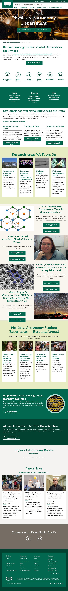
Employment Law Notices (37, 578)
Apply (51, 1)
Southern (36, 568)
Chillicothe (36, 561)
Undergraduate (23, 7)
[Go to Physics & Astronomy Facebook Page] (28, 538)
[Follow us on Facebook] (49, 573)
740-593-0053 (53, 570)
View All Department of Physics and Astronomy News (33, 472)
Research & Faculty (41, 7)
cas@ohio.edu (53, 566)
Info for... (35, 1)
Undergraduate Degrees (24, 30)
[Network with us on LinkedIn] (54, 573)
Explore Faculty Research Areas (11, 143)
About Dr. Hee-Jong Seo (16, 320)
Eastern (35, 563)
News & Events (50, 79)
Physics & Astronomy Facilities (33, 139)
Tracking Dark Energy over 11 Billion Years (17, 313)
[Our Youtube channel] (56, 573)
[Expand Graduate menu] (35, 7)
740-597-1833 (53, 568)
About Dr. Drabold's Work (50, 289)
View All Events (34, 453)
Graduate (32, 7)
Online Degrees (9, 566)
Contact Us (61, 79)
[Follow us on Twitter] (58, 573)
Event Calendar (23, 558)
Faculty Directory (39, 80)
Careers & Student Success (55, 7)
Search (63, 1)
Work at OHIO (23, 568)
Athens (35, 558)
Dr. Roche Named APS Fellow (17, 253)
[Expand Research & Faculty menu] (47, 7)
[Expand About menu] (18, 7)
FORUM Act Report (46, 578)
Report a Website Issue (25, 570)
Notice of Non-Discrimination (29, 579)
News (21, 563)
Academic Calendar (24, 561)
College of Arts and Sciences (13, 42)
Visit (7, 568)
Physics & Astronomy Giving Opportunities (11, 437)
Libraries (22, 566)
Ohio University (11, 583)
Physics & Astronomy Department (28, 5)
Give (57, 1)
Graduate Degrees (42, 30)
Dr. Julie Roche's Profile (16, 259)
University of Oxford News (50, 283)
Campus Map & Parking (11, 570)
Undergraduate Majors (7, 80)
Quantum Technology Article (51, 224)
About (15, 7)
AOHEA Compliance (27, 578)
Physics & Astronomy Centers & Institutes (54, 142)
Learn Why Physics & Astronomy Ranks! (34, 63)
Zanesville (36, 570)
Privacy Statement (39, 579)
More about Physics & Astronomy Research (14, 121)
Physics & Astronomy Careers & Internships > (11, 412)
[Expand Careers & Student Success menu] (63, 7)
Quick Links (43, 1)
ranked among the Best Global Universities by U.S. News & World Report (32, 54)
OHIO (4, 42)
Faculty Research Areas (29, 80)
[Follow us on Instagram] (51, 573)
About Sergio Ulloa (50, 231)
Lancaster (36, 566)
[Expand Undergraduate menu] (28, 7)
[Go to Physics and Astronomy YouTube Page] (39, 538)
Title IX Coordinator (55, 579)
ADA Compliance (20, 578)
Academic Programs (10, 563)
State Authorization (46, 579)
